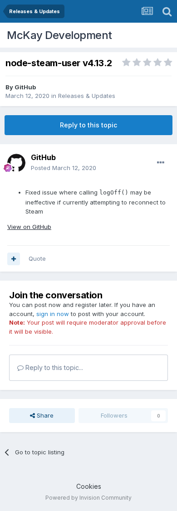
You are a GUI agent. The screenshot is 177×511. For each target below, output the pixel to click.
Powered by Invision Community (88, 497)
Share (44, 415)
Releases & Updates (86, 95)
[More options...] (161, 162)
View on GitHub (29, 226)
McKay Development (59, 35)
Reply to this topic (88, 125)
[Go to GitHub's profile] (16, 163)
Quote (37, 258)
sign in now (52, 313)
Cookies (88, 486)
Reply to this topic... (53, 367)
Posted (63, 167)
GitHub (25, 87)
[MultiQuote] (13, 259)
